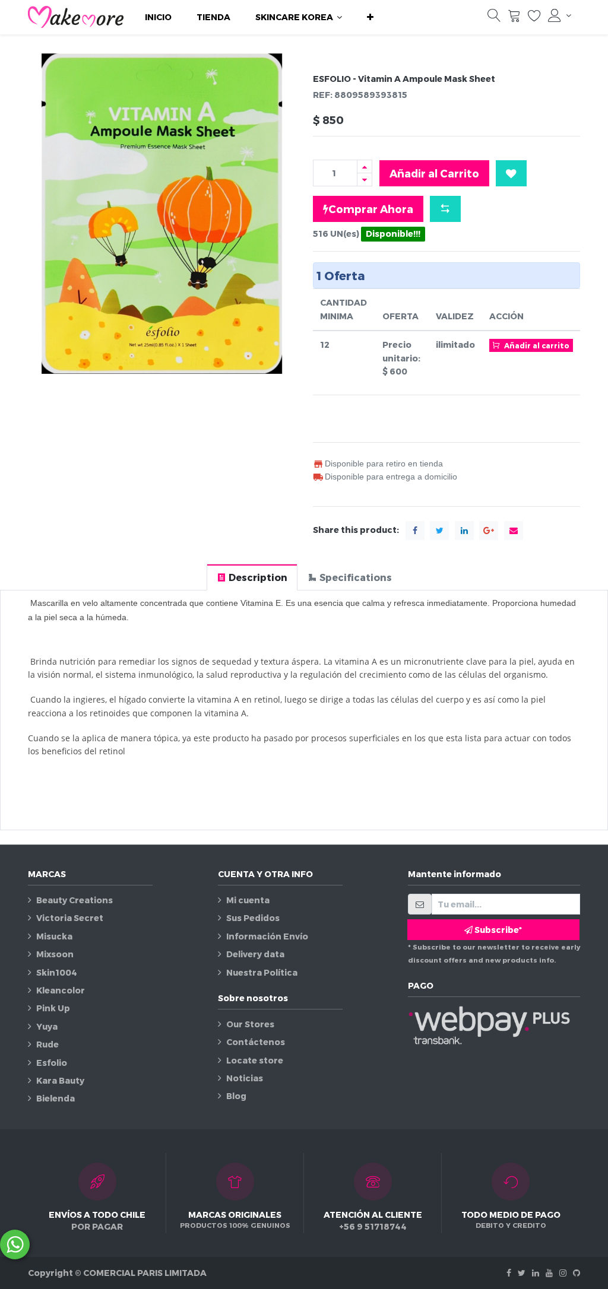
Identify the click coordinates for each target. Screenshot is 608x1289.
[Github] (576, 1273)
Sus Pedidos (253, 918)
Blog (236, 1096)
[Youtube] (549, 1273)
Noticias (244, 1078)
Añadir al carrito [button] (535, 345)
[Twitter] (521, 1273)
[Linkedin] (535, 1273)
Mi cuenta (248, 900)
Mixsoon (55, 954)
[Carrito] (514, 18)
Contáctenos (255, 1042)
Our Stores (250, 1024)
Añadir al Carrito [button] (434, 173)
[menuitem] (158, 17)
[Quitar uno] (364, 179)
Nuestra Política (261, 972)
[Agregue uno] (364, 166)
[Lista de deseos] (534, 18)
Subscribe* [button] (497, 930)
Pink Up (53, 1008)
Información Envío (267, 936)
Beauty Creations (74, 900)
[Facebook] (508, 1273)
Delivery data (255, 954)
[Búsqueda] (494, 18)
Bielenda (55, 1098)
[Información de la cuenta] (559, 15)
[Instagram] (562, 1273)
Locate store (254, 1060)
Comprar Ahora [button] (370, 208)
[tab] (252, 577)
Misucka (54, 936)
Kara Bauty (60, 1080)
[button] (370, 17)
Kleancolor (60, 990)
